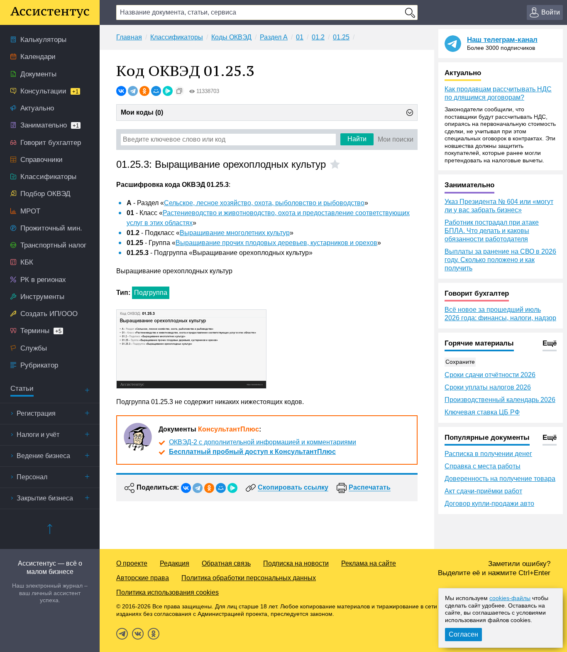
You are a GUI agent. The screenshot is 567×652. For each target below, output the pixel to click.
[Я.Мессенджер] (168, 91)
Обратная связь (226, 563)
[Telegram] (133, 91)
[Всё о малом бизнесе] (50, 12)
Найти (357, 138)
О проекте (131, 563)
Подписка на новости (296, 563)
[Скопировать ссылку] (179, 91)
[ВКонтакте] (121, 91)
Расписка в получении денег (488, 453)
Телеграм (122, 634)
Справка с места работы (483, 466)
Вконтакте (138, 634)
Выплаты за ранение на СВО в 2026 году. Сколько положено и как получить (500, 260)
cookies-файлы (509, 598)
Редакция (174, 563)
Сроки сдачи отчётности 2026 (490, 374)
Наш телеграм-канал (502, 40)
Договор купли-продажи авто (489, 503)
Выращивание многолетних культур (235, 232)
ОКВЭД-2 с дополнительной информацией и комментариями (262, 442)
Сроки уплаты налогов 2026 (488, 387)
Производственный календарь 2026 (500, 399)
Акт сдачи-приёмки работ (483, 491)
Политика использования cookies (167, 592)
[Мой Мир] (156, 91)
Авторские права (142, 577)
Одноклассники (153, 634)
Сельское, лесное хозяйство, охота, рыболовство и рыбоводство (264, 202)
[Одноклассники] (144, 91)
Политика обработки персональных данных (248, 577)
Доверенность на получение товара (500, 478)
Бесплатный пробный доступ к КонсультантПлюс (252, 451)
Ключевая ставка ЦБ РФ (482, 412)
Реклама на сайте (368, 563)
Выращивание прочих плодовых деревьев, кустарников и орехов (276, 242)
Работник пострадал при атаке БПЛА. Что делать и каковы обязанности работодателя (492, 231)
